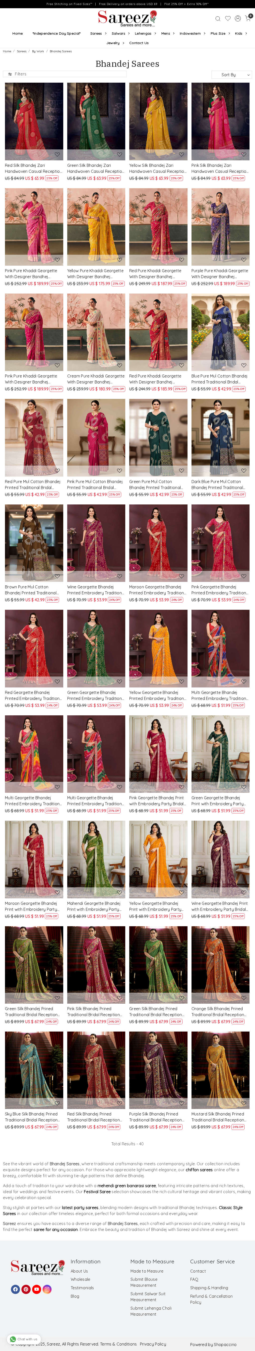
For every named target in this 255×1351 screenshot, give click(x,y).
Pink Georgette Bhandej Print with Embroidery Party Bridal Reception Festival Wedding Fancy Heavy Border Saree (156, 801)
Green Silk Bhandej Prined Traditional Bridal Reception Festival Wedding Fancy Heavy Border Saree (31, 1012)
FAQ (194, 1279)
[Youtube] (36, 1287)
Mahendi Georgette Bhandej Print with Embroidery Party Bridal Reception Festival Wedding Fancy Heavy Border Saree (96, 906)
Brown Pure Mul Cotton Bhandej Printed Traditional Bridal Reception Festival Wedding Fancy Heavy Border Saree (33, 590)
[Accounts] (238, 18)
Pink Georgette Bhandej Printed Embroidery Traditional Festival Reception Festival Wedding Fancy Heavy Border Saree (220, 590)
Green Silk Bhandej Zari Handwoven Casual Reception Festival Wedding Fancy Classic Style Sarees (96, 168)
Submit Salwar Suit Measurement (148, 1296)
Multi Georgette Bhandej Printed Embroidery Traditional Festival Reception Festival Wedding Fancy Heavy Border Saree (220, 695)
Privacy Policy (153, 1344)
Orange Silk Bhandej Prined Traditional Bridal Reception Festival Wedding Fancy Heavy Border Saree (217, 1012)
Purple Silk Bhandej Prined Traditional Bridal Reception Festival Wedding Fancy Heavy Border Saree (155, 1117)
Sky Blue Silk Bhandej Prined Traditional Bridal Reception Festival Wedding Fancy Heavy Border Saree (31, 1117)
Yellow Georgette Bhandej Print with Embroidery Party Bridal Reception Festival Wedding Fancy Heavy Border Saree (158, 906)
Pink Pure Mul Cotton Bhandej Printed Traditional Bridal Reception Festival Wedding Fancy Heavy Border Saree (95, 485)
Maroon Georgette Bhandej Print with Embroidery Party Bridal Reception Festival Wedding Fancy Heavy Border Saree (33, 906)
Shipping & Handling (209, 1287)
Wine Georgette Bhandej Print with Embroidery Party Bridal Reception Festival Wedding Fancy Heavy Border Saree (219, 906)
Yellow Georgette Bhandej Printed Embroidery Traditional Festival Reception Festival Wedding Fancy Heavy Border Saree (158, 695)
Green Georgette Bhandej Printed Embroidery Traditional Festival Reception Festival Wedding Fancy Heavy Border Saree (96, 695)
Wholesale (80, 1279)
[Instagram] (46, 1287)
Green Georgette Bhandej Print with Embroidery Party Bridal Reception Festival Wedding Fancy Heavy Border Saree (220, 801)
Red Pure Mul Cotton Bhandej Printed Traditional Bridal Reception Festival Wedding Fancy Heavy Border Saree (33, 485)
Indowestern (190, 33)
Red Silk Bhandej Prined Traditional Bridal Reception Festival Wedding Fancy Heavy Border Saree (93, 1117)
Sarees (96, 33)
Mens (165, 33)
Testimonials (82, 1287)
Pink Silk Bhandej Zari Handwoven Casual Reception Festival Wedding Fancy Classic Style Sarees (220, 168)
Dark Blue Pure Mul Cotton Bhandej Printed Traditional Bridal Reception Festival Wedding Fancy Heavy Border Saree (220, 485)
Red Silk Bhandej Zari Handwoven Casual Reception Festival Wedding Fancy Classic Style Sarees (33, 168)
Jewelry (113, 43)
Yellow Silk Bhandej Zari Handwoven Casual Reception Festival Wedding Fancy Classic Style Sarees (158, 168)
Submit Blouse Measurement (143, 1282)
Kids (238, 33)
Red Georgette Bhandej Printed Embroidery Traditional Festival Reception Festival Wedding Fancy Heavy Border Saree (34, 695)
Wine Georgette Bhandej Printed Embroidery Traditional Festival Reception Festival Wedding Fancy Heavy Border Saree (96, 590)
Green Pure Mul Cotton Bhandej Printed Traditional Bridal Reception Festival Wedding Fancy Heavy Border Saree (158, 485)
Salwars (118, 33)
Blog (75, 1296)
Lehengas (143, 33)
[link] (218, 18)
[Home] (127, 18)
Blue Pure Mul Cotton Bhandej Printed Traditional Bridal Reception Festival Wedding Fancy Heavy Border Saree (219, 379)
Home (17, 33)
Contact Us (139, 43)
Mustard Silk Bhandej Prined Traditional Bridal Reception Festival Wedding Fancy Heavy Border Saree (217, 1117)
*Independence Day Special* (57, 33)
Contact (198, 1271)
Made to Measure (147, 1271)
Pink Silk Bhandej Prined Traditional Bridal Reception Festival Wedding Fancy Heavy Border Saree (93, 1012)
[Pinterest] (25, 1287)
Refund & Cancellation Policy (211, 1299)
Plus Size (218, 33)
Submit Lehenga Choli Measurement (151, 1311)
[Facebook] (14, 1287)
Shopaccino (225, 1344)
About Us (79, 1271)
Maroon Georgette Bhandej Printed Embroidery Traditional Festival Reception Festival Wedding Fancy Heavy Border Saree (158, 590)
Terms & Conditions (118, 1344)
